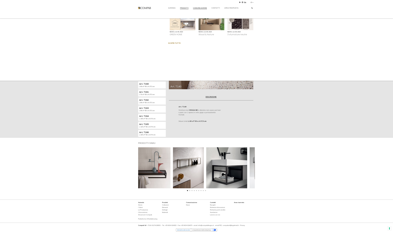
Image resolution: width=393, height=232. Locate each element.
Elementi (165, 207)
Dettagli (164, 210)
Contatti (215, 8)
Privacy (242, 225)
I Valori (140, 207)
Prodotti (184, 8)
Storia (140, 205)
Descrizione (211, 97)
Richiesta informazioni (182, 31)
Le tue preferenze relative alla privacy (201, 230)
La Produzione (143, 210)
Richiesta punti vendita (203, 31)
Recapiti (141, 17)
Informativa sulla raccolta (183, 230)
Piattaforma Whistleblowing (147, 219)
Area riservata (231, 8)
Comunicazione (200, 8)
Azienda (172, 8)
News (188, 205)
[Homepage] (151, 8)
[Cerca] (252, 8)
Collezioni (165, 205)
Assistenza (220, 31)
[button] (187, 190)
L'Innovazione (142, 212)
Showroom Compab (145, 215)
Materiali (165, 212)
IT (251, 2)
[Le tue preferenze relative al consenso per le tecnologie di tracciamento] (389, 228)
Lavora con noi (234, 31)
